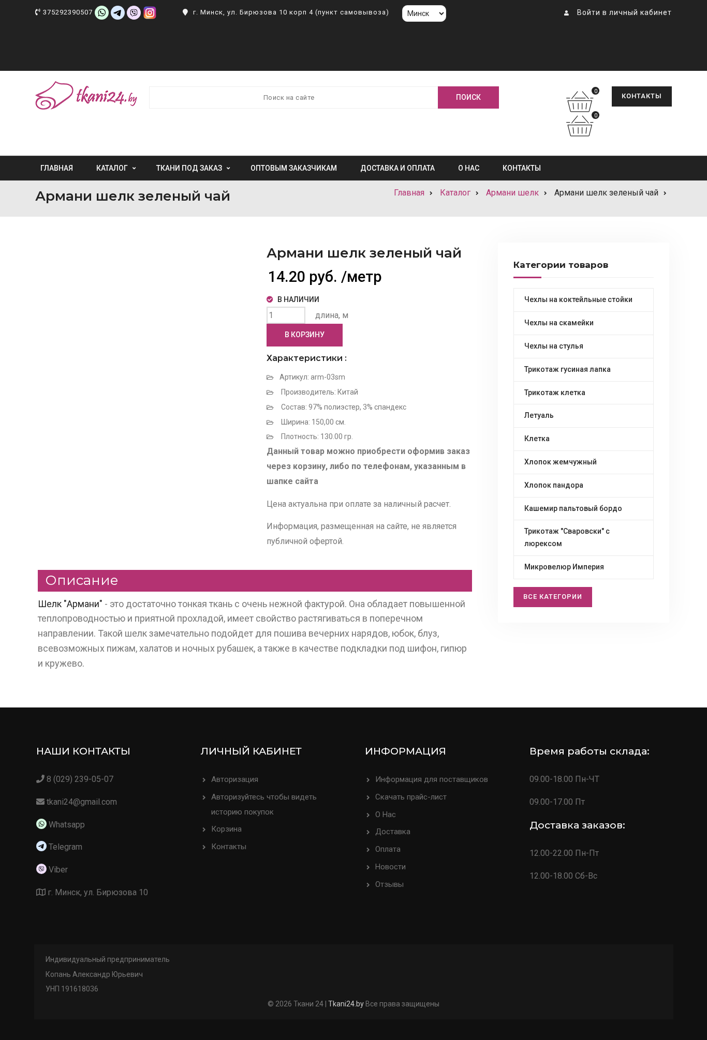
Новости (390, 866)
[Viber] (134, 12)
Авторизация (234, 779)
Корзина (226, 829)
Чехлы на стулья (553, 346)
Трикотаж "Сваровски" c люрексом (567, 537)
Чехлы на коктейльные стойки (578, 299)
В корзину (305, 334)
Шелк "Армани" (70, 603)
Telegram (65, 847)
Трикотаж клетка (554, 392)
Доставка (392, 831)
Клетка (537, 438)
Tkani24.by (346, 1004)
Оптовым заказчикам (294, 168)
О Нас (385, 814)
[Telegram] (118, 12)
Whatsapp (66, 825)
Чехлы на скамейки (559, 323)
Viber (58, 870)
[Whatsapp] (102, 12)
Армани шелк (512, 193)
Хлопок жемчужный (560, 462)
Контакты (642, 96)
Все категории (552, 596)
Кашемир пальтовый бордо (573, 508)
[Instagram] (150, 12)
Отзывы (389, 884)
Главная (56, 168)
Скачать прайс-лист (411, 797)
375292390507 (68, 12)
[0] (582, 108)
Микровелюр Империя (564, 567)
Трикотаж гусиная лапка (567, 369)
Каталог (112, 168)
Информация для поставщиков (431, 779)
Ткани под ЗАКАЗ (189, 168)
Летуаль (539, 415)
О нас (468, 168)
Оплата (388, 849)
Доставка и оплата (397, 168)
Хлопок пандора (553, 485)
